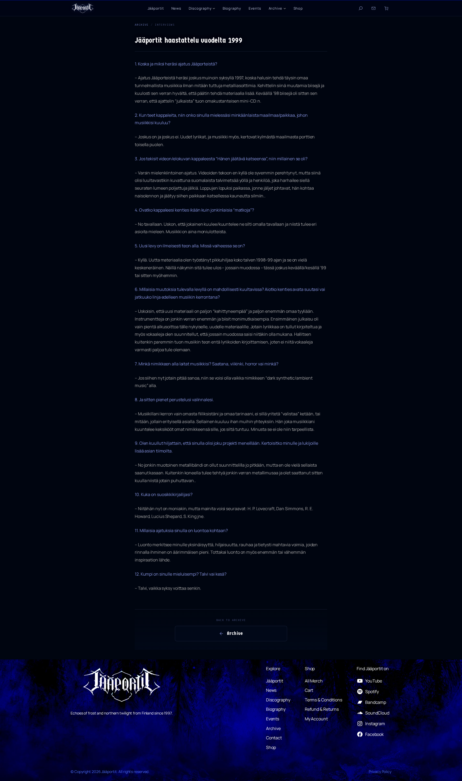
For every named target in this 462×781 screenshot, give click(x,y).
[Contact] (373, 8)
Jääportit (109, 771)
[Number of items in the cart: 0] (386, 8)
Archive (142, 24)
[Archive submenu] (284, 8)
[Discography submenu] (214, 8)
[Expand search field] (361, 8)
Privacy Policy (380, 771)
